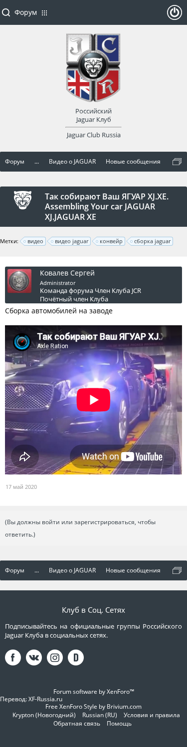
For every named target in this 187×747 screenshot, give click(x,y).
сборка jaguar (152, 241)
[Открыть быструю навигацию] (177, 161)
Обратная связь (76, 723)
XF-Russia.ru (45, 699)
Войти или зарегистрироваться (174, 16)
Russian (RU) (99, 715)
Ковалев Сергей (67, 273)
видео (35, 241)
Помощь (119, 723)
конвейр (111, 241)
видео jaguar (71, 241)
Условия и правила (152, 715)
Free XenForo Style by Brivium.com (93, 706)
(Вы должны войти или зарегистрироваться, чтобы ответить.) (80, 528)
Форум (25, 12)
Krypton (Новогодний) (44, 715)
